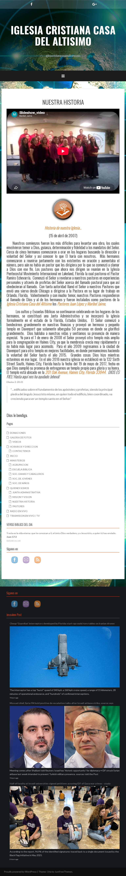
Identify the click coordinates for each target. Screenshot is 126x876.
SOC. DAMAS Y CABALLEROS (28, 474)
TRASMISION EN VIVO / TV (25, 515)
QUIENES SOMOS (19, 488)
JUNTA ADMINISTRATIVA (26, 492)
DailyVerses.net (14, 540)
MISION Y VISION (22, 497)
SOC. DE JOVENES (22, 478)
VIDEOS (16, 441)
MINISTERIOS (17, 460)
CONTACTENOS (21, 451)
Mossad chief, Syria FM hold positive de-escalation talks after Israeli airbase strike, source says (61, 703)
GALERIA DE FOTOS (21, 437)
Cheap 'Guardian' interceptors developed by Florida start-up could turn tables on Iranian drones (62, 623)
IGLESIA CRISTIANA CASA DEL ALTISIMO (63, 35)
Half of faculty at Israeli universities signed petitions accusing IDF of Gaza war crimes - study (60, 783)
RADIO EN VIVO (19, 511)
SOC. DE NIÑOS (20, 483)
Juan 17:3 (12, 536)
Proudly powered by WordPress (20, 871)
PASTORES (18, 506)
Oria (49, 871)
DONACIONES (18, 432)
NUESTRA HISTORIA (23, 501)
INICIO (14, 455)
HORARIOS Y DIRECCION (24, 446)
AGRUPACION (20, 464)
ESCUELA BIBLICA (22, 469)
